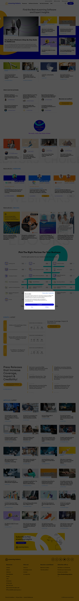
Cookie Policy (51, 293)
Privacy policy (45, 293)
